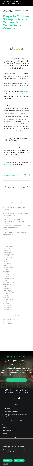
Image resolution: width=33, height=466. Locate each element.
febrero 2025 (6, 252)
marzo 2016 (6, 307)
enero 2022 (6, 276)
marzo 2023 (6, 263)
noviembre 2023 (7, 254)
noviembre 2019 (7, 292)
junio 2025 (6, 250)
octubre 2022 (6, 269)
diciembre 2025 (7, 246)
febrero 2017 (6, 305)
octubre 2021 (6, 280)
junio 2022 (6, 271)
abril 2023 (5, 261)
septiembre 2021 (7, 282)
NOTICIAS (6, 321)
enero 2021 (6, 286)
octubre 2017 (6, 301)
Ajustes (6, 463)
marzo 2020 (6, 290)
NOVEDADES (7, 323)
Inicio (5, 10)
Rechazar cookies (19, 460)
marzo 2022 (6, 275)
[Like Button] (25, 175)
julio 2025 (5, 248)
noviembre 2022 (7, 267)
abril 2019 (5, 294)
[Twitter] (19, 398)
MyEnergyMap (24, 91)
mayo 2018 (6, 297)
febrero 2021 (6, 284)
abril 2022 (5, 273)
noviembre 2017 (7, 299)
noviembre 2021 (7, 278)
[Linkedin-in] (14, 398)
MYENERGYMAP (17, 10)
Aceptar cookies (7, 460)
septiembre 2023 (7, 258)
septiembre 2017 (7, 303)
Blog (10, 10)
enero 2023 (6, 265)
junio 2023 (6, 259)
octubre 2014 (6, 309)
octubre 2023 (6, 256)
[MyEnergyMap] (11, 2)
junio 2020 (6, 288)
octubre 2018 (6, 295)
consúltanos (7, 164)
